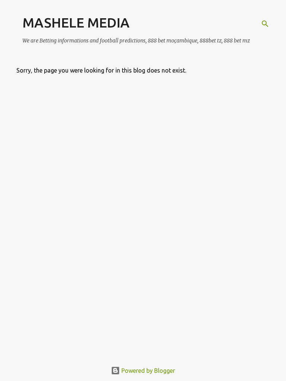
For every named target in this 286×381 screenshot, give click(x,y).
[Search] (265, 24)
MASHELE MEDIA (76, 22)
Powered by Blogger (147, 370)
